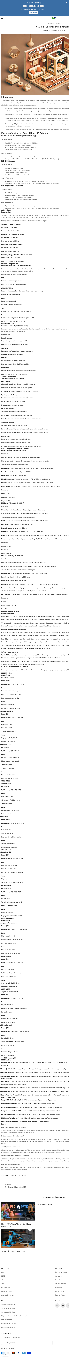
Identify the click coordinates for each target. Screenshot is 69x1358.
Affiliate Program (60, 1284)
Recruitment (59, 1280)
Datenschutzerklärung (8, 1323)
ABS (2, 1284)
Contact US (58, 1276)
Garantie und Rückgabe (8, 1312)
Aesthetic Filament (7, 1291)
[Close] (66, 2)
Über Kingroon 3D (61, 1272)
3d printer (13, 1175)
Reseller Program (60, 1295)
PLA (2, 1272)
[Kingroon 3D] (54, 18)
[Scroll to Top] (65, 1348)
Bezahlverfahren (6, 1320)
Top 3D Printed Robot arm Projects (13, 1251)
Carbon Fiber (5, 1287)
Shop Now (33, 12)
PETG (3, 1276)
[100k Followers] (63, 1305)
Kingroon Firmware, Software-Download (14, 1316)
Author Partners (60, 1291)
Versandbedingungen (8, 1308)
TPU (2, 1280)
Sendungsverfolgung (8, 1304)
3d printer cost (22, 1175)
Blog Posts (58, 1287)
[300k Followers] (57, 1305)
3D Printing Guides (54, 24)
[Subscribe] (51, 1343)
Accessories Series (7, 1295)
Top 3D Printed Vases (44, 1205)
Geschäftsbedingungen (8, 1327)
